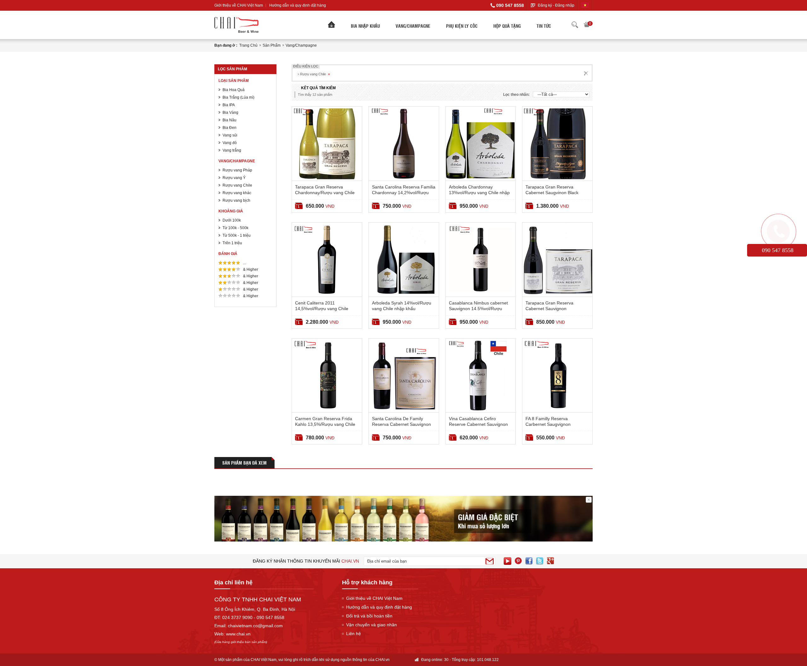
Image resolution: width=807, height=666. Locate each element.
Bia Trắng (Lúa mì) (238, 97)
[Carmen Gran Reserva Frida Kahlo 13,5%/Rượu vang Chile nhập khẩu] (327, 376)
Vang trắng (232, 150)
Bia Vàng (230, 112)
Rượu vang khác (237, 193)
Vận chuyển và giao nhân (371, 624)
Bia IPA (229, 105)
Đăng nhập (564, 5)
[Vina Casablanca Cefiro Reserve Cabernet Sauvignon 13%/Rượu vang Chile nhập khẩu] (481, 376)
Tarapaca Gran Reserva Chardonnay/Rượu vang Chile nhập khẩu (325, 192)
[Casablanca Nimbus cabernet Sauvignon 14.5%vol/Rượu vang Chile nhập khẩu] (481, 260)
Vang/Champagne (413, 26)
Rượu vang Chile (237, 185)
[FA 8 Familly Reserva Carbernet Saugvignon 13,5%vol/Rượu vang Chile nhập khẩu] (557, 376)
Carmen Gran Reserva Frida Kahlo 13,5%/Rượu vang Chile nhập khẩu (325, 424)
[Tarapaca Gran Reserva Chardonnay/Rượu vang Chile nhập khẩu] (327, 144)
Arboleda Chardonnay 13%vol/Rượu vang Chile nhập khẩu (479, 192)
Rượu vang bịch (236, 200)
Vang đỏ (230, 143)
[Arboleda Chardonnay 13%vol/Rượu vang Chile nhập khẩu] (481, 144)
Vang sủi (230, 135)
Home (331, 26)
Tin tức (544, 26)
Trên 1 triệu (232, 243)
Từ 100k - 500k (235, 228)
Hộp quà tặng (507, 26)
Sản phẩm (272, 45)
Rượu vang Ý (234, 178)
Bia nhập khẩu (365, 26)
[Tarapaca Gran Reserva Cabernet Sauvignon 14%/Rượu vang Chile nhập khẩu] (557, 260)
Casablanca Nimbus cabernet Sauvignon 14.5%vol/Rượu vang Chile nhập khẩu (478, 308)
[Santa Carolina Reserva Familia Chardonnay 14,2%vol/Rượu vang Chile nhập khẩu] (404, 144)
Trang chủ (248, 45)
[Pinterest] (518, 561)
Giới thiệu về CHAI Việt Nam (238, 5)
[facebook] (529, 561)
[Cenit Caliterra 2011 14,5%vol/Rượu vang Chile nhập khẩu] (327, 260)
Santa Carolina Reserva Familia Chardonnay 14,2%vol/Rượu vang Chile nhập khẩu (403, 192)
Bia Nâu (229, 120)
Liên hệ (353, 633)
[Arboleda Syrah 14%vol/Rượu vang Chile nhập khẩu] (404, 260)
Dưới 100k (232, 220)
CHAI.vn (382, 659)
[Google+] (550, 561)
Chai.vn (350, 561)
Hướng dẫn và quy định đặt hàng (297, 5)
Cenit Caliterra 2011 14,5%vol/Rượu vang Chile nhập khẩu (321, 308)
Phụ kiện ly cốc (462, 26)
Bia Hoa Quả (234, 90)
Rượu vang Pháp (237, 170)
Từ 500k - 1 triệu (237, 235)
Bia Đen (229, 127)
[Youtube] (507, 561)
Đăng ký (545, 5)
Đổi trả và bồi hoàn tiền (369, 615)
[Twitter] (539, 561)
